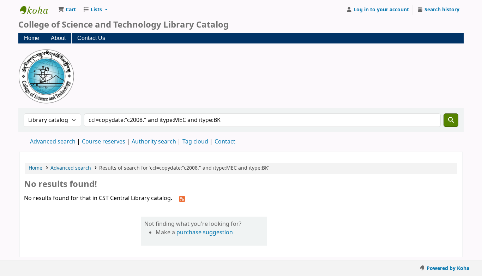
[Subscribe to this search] (182, 198)
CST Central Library (37, 10)
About (58, 38)
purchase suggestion (204, 232)
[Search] (451, 120)
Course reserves (103, 141)
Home (31, 38)
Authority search (154, 141)
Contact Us (91, 38)
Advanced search (53, 141)
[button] (67, 10)
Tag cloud (195, 141)
